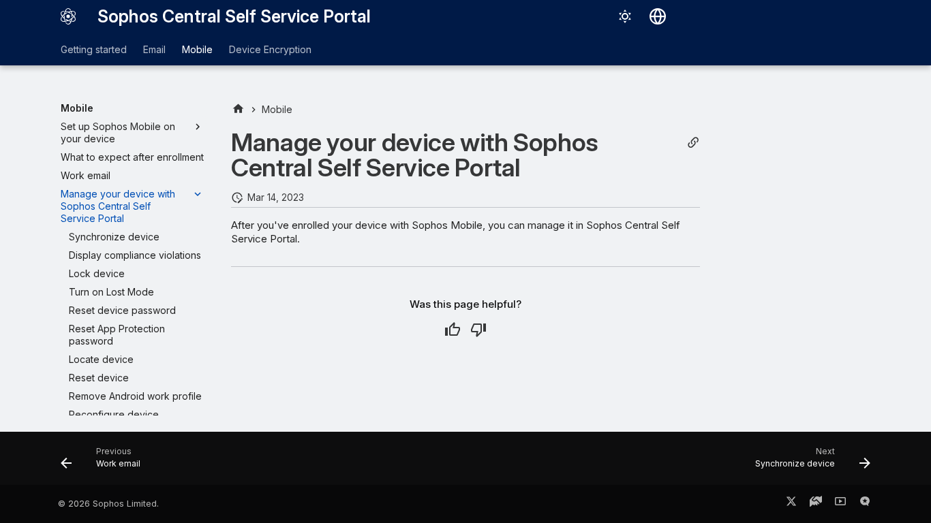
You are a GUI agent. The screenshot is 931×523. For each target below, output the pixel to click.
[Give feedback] (865, 504)
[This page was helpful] (452, 329)
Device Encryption (270, 49)
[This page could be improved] (478, 329)
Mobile (197, 49)
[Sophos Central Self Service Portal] (68, 16)
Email (154, 49)
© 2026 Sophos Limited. (108, 503)
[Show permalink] (693, 143)
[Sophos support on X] (791, 504)
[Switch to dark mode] (625, 16)
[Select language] (657, 16)
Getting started (94, 49)
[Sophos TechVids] (840, 504)
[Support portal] (816, 504)
